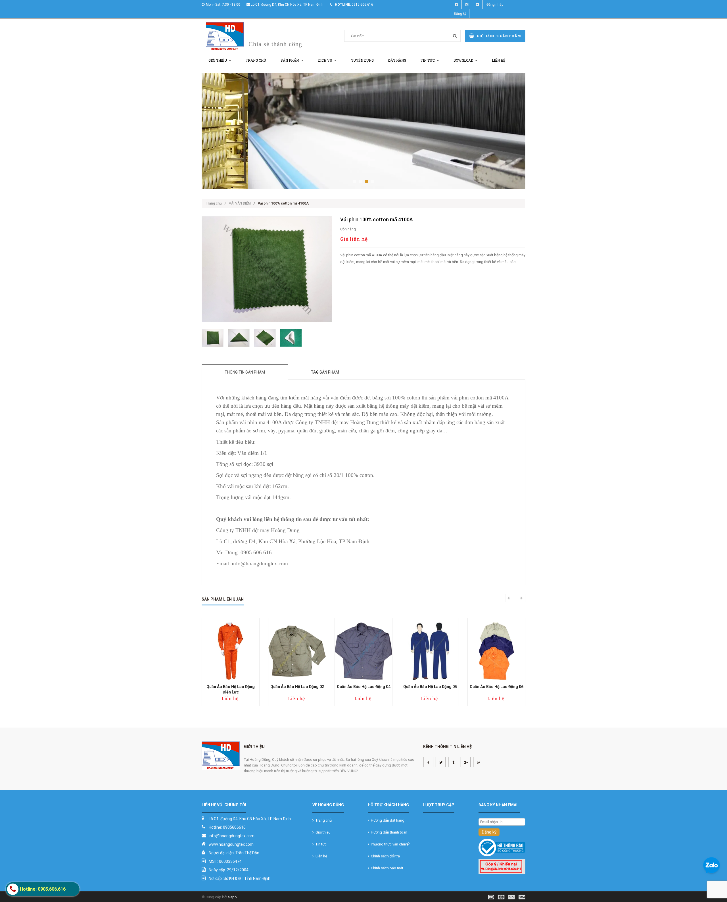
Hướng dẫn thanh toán (388, 832)
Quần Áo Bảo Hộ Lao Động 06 (496, 686)
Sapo (232, 897)
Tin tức (428, 60)
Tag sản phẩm (325, 372)
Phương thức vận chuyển (390, 844)
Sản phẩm (290, 60)
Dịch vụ (325, 60)
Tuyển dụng (362, 60)
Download (463, 60)
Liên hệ (498, 60)
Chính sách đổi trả (384, 856)
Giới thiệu (217, 60)
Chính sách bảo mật (386, 868)
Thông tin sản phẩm (245, 372)
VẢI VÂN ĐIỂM (240, 203)
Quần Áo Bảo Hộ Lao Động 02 (297, 686)
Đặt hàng (397, 60)
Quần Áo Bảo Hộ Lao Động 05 (430, 686)
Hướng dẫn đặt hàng (386, 820)
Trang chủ (256, 60)
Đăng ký (460, 14)
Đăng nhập (494, 5)
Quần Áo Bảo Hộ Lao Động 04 (363, 686)
